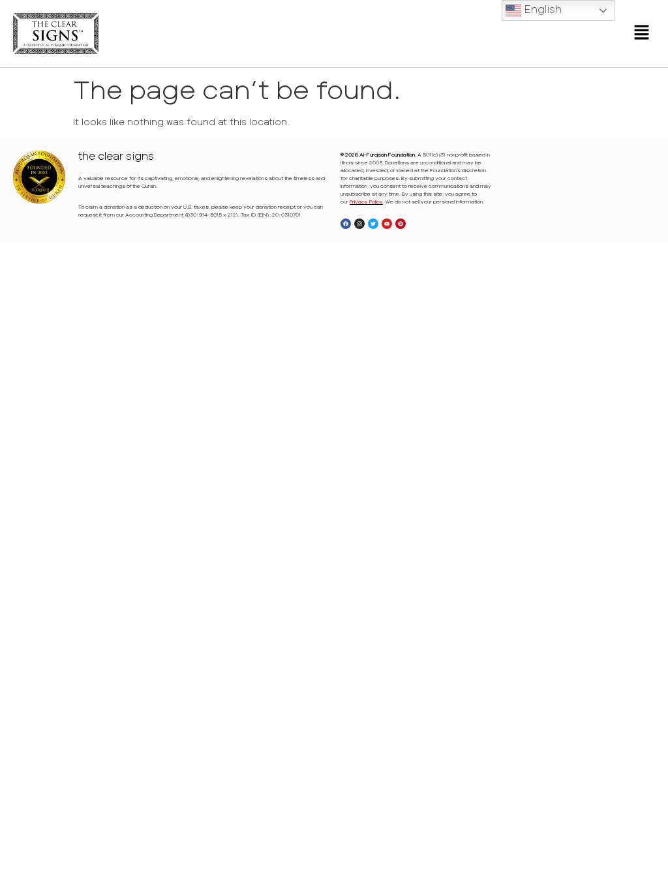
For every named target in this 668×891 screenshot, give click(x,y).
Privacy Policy (366, 201)
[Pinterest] (400, 224)
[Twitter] (373, 224)
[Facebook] (346, 224)
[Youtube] (387, 224)
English (541, 9)
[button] (642, 34)
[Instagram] (359, 224)
